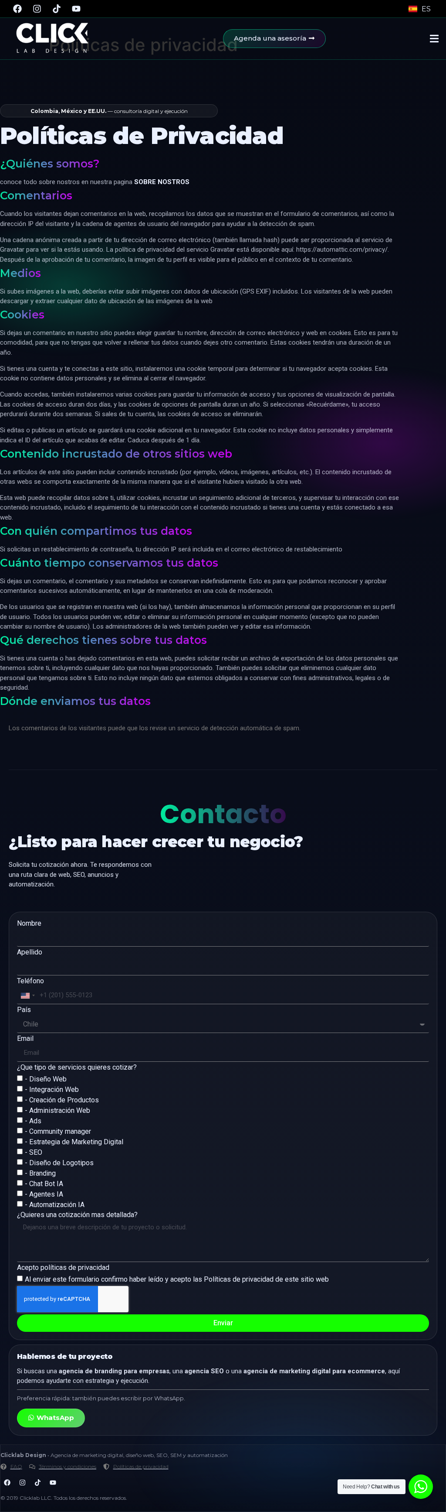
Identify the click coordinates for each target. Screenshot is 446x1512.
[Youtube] (76, 8)
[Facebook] (17, 8)
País (24, 1010)
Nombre (29, 923)
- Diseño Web (46, 1079)
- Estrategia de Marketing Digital (74, 1142)
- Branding (40, 1173)
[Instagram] (37, 8)
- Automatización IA (54, 1205)
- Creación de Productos (62, 1100)
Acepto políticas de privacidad (63, 1268)
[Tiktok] (56, 8)
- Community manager (58, 1131)
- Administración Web (57, 1110)
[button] (434, 38)
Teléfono (30, 981)
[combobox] (27, 995)
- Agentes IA (44, 1194)
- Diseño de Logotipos (59, 1163)
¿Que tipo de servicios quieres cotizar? (77, 1067)
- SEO (33, 1152)
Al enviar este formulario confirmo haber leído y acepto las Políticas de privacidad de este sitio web (177, 1279)
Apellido (29, 952)
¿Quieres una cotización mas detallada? (77, 1215)
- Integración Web (52, 1089)
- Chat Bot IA (44, 1184)
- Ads (33, 1121)
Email (25, 1039)
